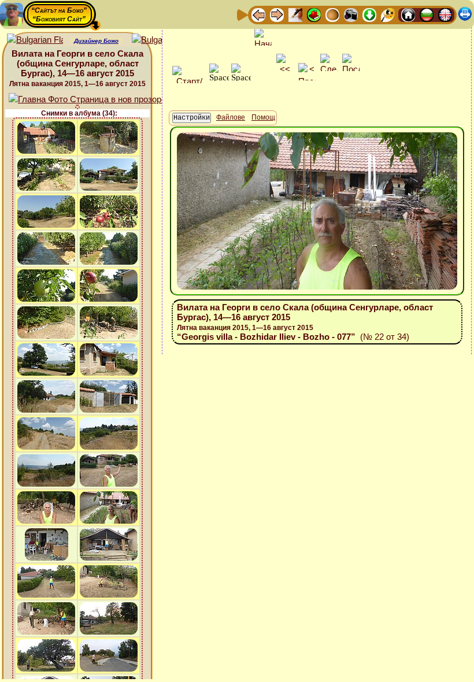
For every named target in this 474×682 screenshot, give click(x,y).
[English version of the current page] (35, 40)
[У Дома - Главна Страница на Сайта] (408, 14)
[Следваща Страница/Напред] (277, 14)
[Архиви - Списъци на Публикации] (295, 14)
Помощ (263, 117)
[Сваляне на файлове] (369, 14)
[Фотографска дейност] (351, 14)
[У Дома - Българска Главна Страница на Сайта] (427, 14)
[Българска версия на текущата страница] (160, 40)
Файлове (230, 117)
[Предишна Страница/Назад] (258, 14)
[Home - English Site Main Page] (445, 14)
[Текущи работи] (332, 14)
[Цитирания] (314, 14)
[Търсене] (388, 14)
